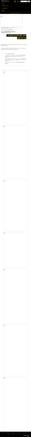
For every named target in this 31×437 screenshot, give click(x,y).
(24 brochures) (5, 32)
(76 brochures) (8, 31)
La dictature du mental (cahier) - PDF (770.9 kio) (15, 59)
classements (4, 8)
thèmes (3, 10)
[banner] (5, 0)
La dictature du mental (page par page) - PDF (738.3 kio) (15, 55)
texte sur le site (11, 53)
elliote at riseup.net (4, 27)
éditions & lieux (5, 5)
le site (3, 3)
